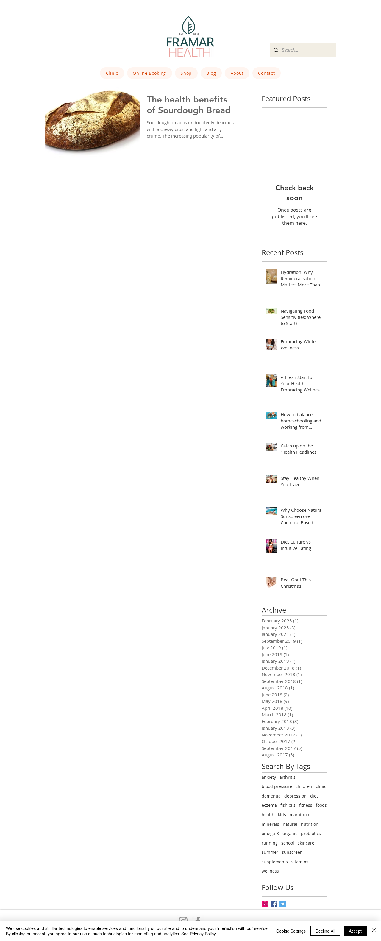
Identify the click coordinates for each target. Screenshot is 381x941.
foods (321, 805)
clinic (321, 786)
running (270, 843)
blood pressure (277, 786)
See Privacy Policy (198, 934)
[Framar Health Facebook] (274, 904)
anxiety (269, 777)
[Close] (373, 931)
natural (290, 824)
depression (295, 796)
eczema (269, 805)
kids (282, 814)
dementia (271, 796)
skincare (306, 843)
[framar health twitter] (282, 904)
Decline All (325, 931)
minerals (270, 824)
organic (289, 833)
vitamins (299, 861)
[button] (112, 73)
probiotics (311, 833)
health (268, 814)
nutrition (309, 824)
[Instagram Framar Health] (265, 904)
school (287, 843)
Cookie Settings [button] (291, 931)
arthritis (287, 777)
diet (314, 796)
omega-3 (270, 833)
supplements (275, 861)
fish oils (288, 805)
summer (270, 852)
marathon (299, 814)
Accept (355, 931)
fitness (305, 805)
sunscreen (292, 852)
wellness (270, 871)
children (304, 786)
